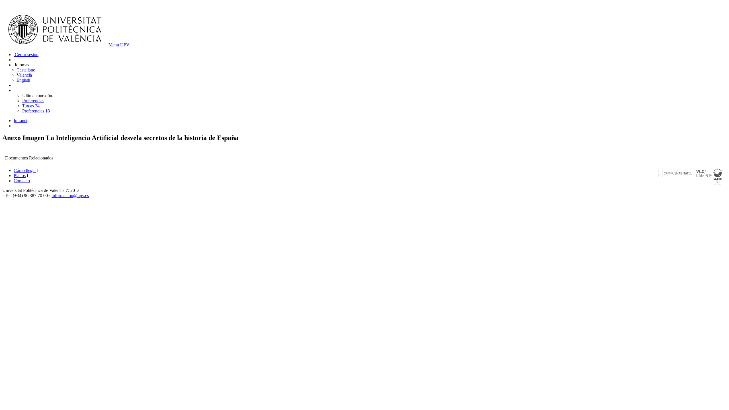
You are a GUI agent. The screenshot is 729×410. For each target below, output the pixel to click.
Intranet (20, 120)
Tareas (31, 105)
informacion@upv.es (70, 195)
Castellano (26, 69)
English (23, 80)
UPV (125, 44)
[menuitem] (370, 120)
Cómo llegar (25, 170)
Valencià (24, 75)
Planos (20, 175)
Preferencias (33, 100)
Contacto (22, 180)
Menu (113, 44)
